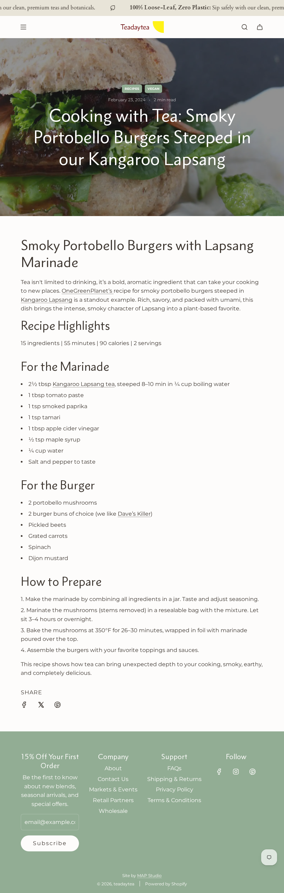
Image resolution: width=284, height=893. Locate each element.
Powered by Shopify (166, 883)
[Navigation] (23, 27)
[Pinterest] (252, 771)
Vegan (153, 89)
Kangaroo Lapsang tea (84, 384)
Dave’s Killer (134, 513)
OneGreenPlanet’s (88, 290)
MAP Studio (149, 875)
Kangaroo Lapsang (46, 300)
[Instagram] (235, 771)
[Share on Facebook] (24, 706)
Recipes (132, 89)
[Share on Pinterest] (57, 706)
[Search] (244, 27)
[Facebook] (219, 771)
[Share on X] (40, 706)
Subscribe (50, 843)
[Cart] (259, 27)
